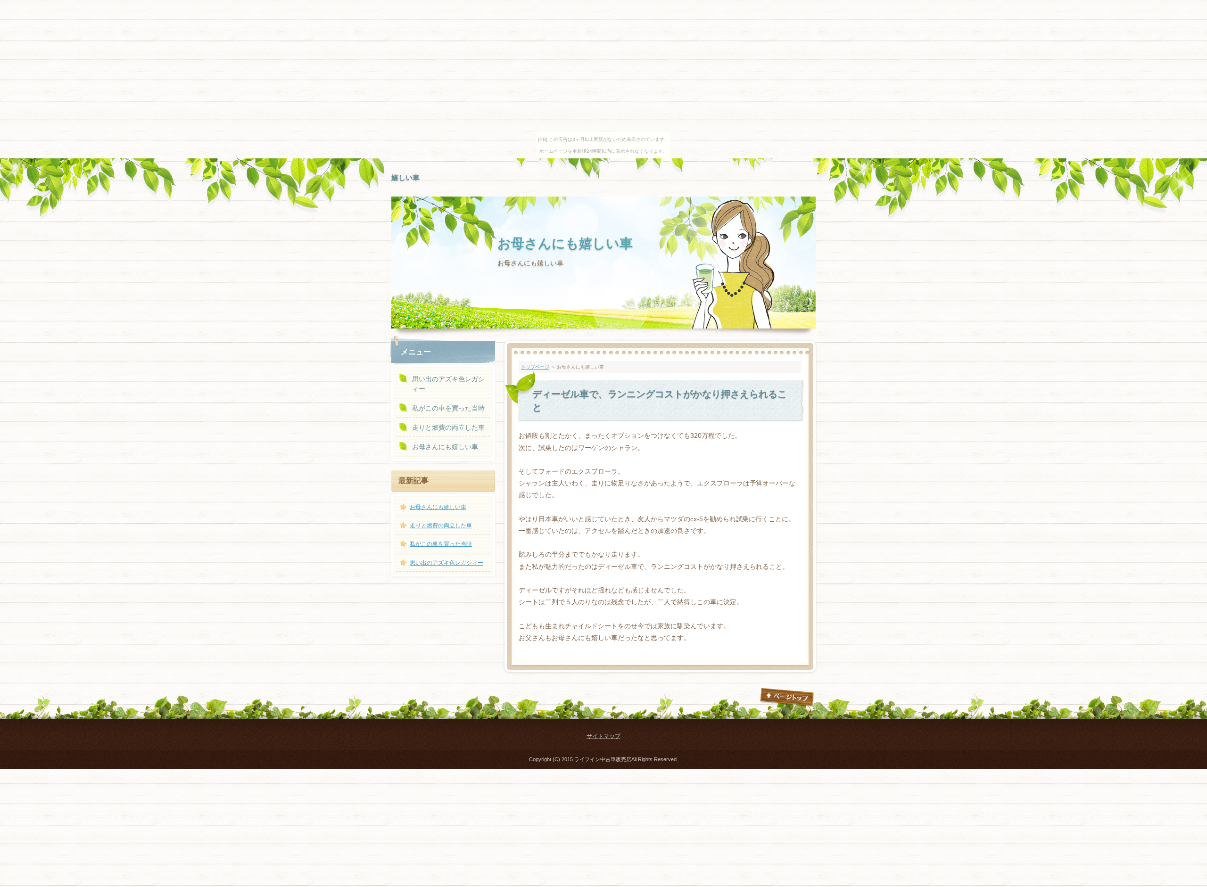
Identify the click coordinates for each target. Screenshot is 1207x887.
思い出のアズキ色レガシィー (448, 384)
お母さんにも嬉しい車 (565, 243)
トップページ (535, 367)
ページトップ (787, 697)
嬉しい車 (405, 177)
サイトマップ (603, 736)
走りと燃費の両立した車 (448, 427)
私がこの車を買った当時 (448, 408)
